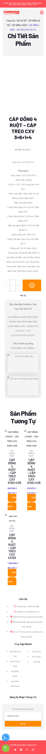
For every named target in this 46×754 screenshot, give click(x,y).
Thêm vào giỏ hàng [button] (12, 502)
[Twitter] (15, 749)
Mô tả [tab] (23, 295)
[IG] (33, 749)
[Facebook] (21, 749)
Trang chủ (10, 20)
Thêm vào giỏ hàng (31, 285)
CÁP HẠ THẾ (21, 20)
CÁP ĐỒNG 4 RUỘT (19, 25)
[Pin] (27, 749)
